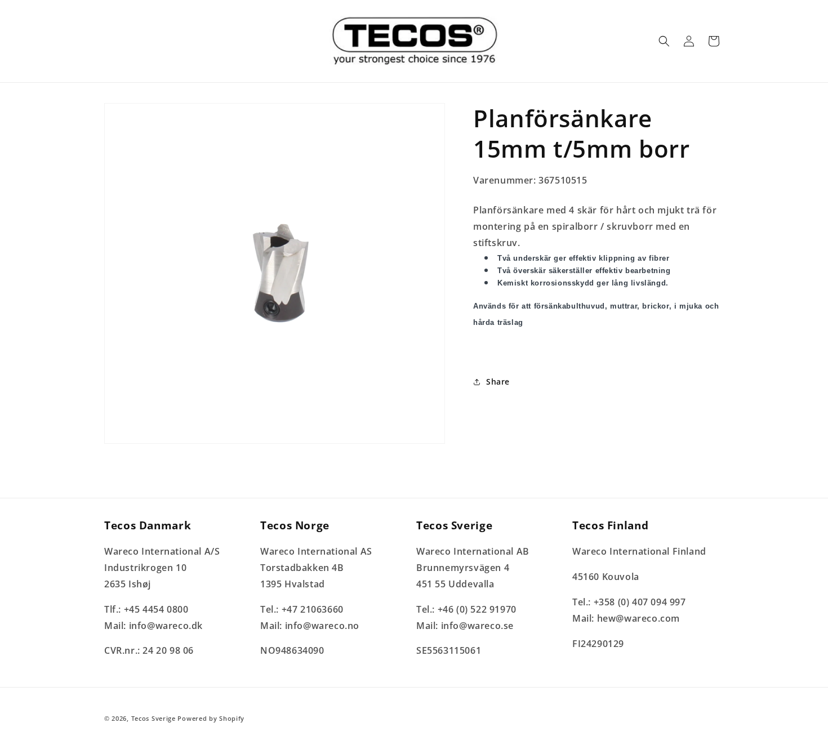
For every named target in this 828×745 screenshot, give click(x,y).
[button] (664, 41)
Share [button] (498, 381)
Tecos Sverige (153, 718)
